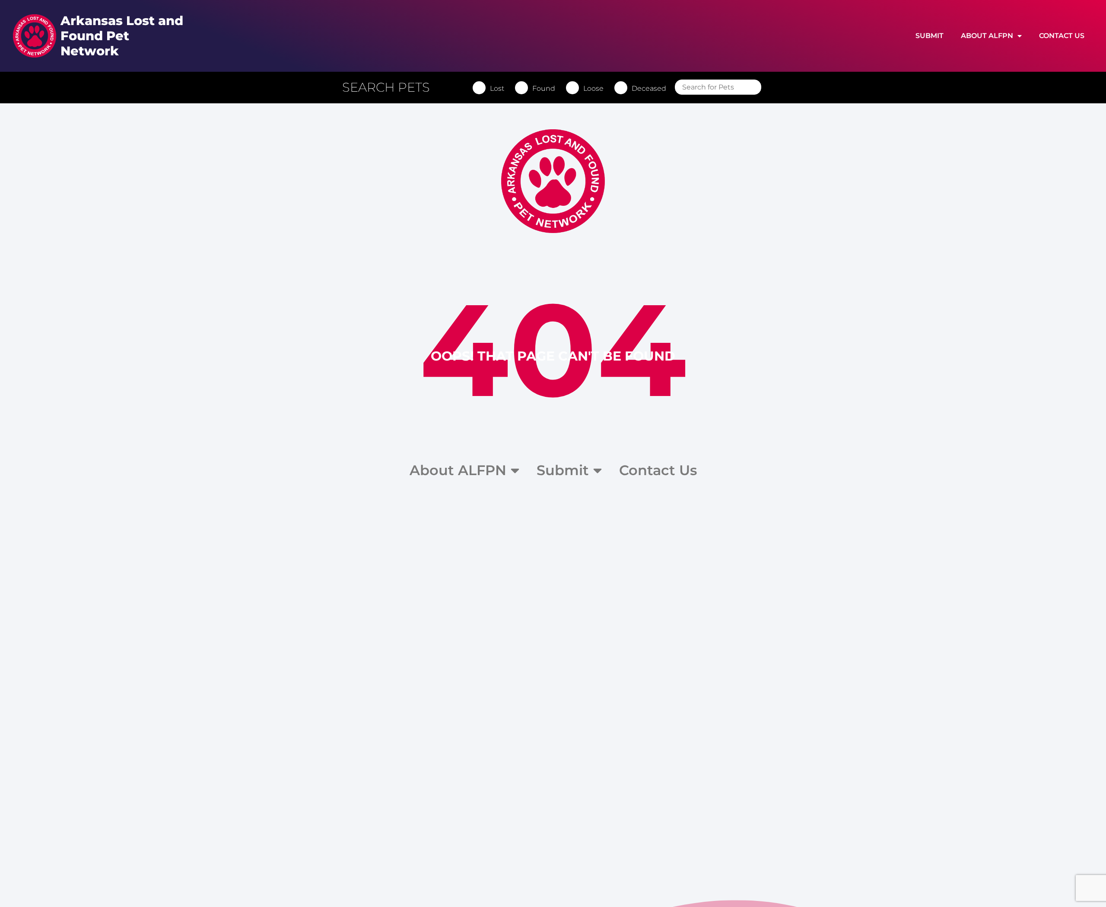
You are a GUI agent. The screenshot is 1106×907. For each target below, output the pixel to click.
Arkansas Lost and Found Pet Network (121, 35)
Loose (593, 88)
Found (543, 88)
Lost (497, 88)
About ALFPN (987, 36)
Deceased (649, 88)
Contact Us (1061, 36)
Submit (929, 36)
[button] (390, 87)
